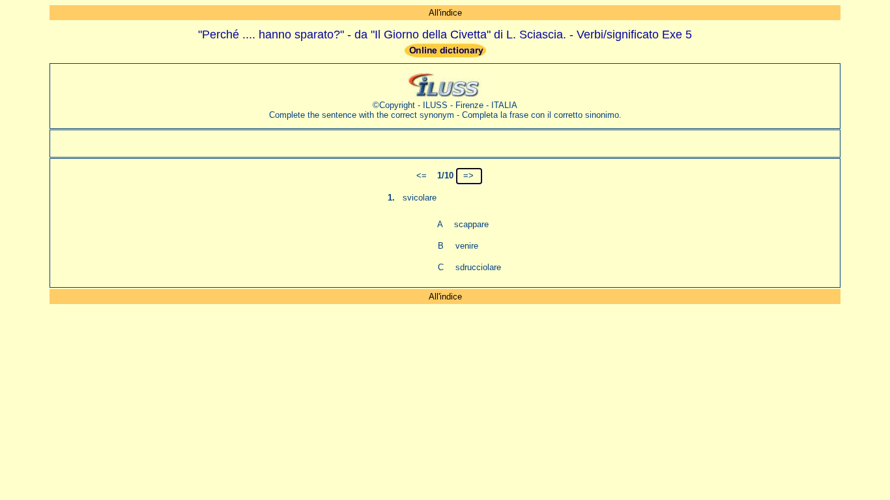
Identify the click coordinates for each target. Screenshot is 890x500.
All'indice (445, 13)
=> (468, 175)
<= (421, 175)
